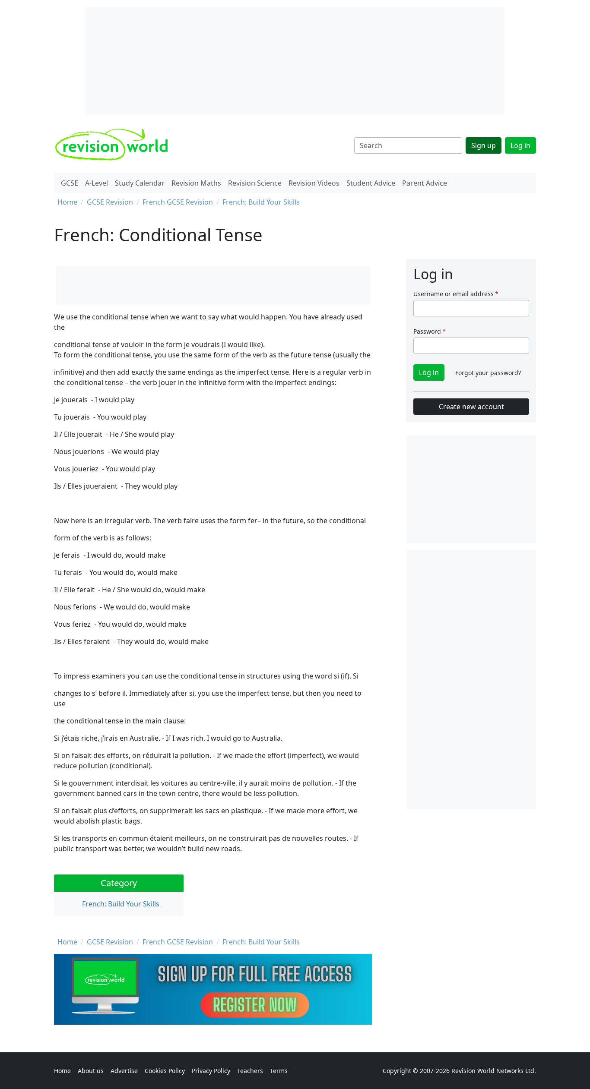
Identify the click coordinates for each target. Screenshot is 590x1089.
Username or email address (453, 294)
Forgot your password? (488, 373)
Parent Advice (424, 183)
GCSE (69, 183)
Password (427, 331)
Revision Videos (314, 183)
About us (91, 1071)
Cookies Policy (165, 1071)
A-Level (96, 183)
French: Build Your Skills (261, 202)
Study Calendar (140, 183)
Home (67, 202)
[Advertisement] (471, 679)
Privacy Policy (211, 1071)
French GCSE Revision (178, 202)
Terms (279, 1071)
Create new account (471, 406)
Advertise (124, 1071)
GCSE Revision (110, 202)
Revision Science (255, 183)
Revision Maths (196, 183)
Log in (520, 145)
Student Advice (370, 183)
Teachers (250, 1071)
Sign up (483, 145)
